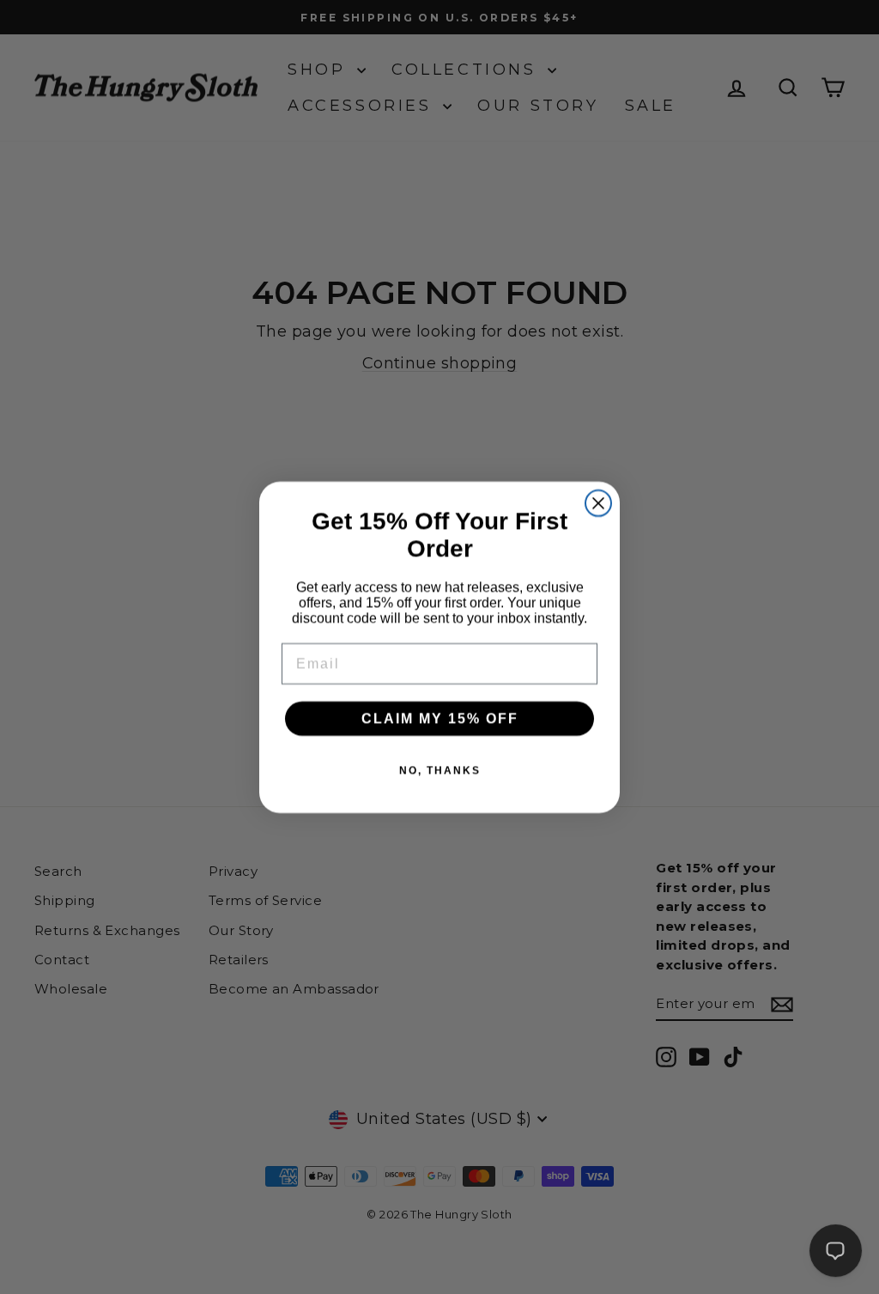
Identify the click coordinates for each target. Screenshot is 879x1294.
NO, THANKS (440, 770)
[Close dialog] (598, 503)
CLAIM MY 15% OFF (439, 718)
